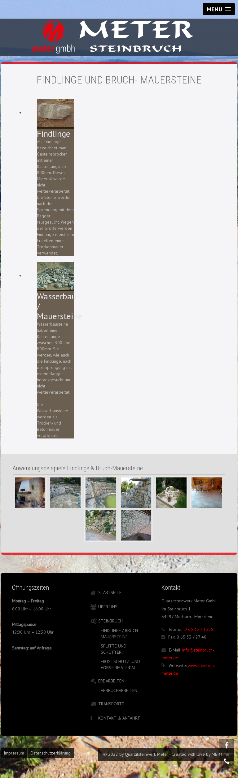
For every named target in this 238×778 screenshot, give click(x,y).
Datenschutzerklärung (51, 753)
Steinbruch (110, 621)
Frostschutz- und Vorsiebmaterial (120, 664)
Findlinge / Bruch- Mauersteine (120, 633)
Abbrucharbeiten (119, 690)
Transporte (111, 704)
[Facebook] (227, 746)
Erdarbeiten (111, 681)
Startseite (109, 592)
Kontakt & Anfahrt (119, 718)
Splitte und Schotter (113, 649)
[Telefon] (227, 761)
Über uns (107, 606)
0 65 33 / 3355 (198, 629)
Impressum (14, 753)
